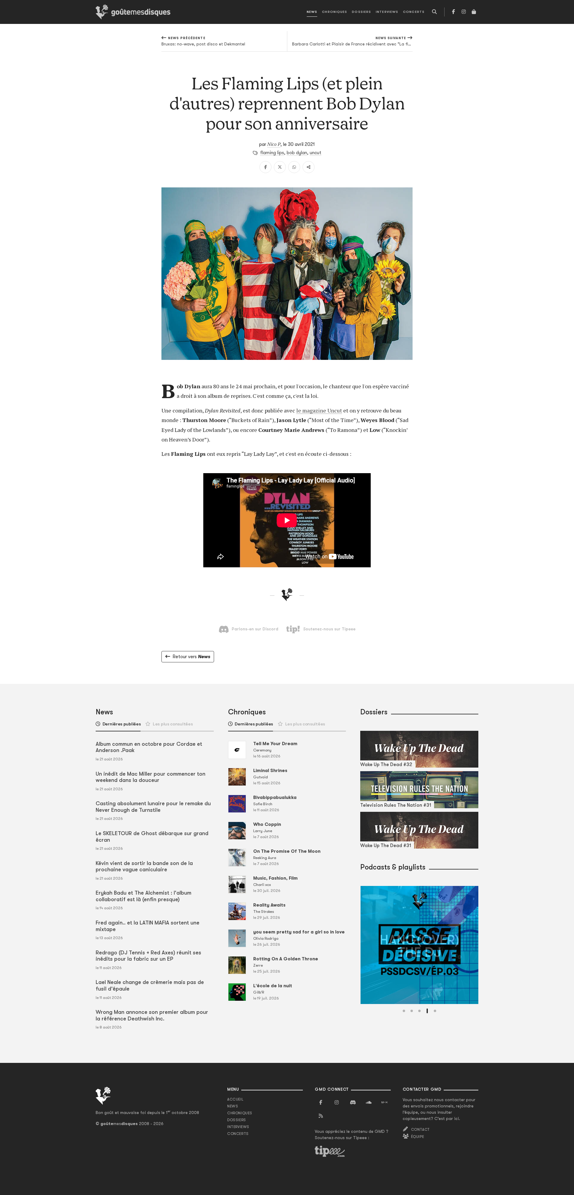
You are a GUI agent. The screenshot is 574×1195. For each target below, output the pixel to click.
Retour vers (191, 656)
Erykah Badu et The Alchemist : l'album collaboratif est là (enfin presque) (143, 896)
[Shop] (473, 11)
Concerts (414, 12)
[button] (404, 1011)
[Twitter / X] (280, 167)
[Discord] (353, 1103)
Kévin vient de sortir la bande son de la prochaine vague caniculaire (144, 866)
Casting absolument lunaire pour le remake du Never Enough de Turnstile (153, 806)
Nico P (273, 144)
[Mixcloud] (384, 1103)
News (312, 12)
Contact (420, 1129)
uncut (315, 152)
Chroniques (334, 12)
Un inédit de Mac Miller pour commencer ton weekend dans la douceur (150, 777)
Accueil (235, 1099)
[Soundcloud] (369, 1103)
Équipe (417, 1137)
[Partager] (309, 167)
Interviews (387, 12)
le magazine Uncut (319, 410)
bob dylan (297, 152)
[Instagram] (463, 11)
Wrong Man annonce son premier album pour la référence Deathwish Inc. (152, 1015)
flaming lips (272, 152)
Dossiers (361, 12)
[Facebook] (453, 11)
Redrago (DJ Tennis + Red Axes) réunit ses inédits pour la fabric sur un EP (148, 956)
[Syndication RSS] (321, 1116)
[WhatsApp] (294, 167)
